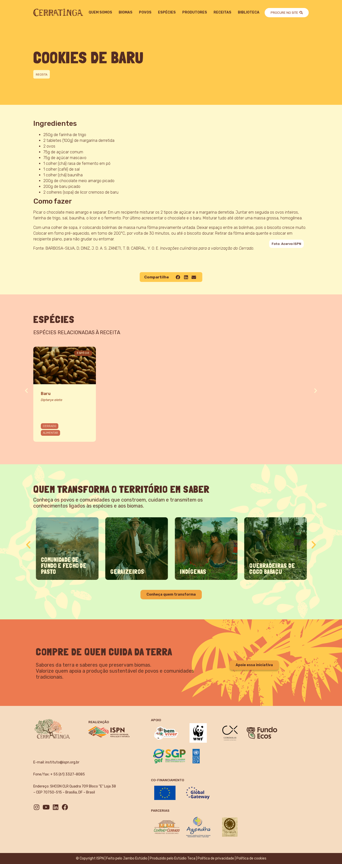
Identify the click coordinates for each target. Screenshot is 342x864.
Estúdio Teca (184, 858)
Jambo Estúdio (135, 858)
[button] (178, 277)
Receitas (222, 12)
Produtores (194, 12)
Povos (145, 12)
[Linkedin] (55, 807)
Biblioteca (248, 12)
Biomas (125, 12)
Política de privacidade (216, 858)
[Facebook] (65, 807)
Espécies (167, 12)
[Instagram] (36, 807)
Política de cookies (251, 858)
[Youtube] (46, 807)
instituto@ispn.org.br (62, 762)
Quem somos (100, 12)
